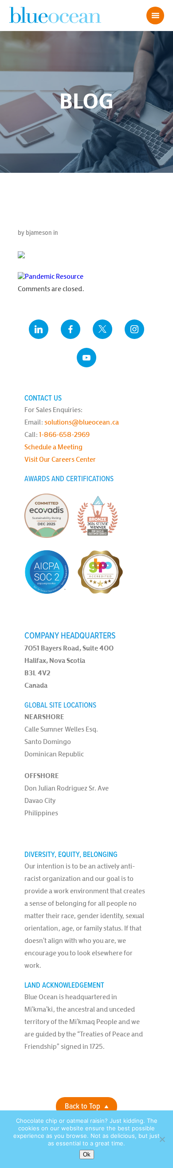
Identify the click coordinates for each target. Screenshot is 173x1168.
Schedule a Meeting (53, 447)
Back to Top (82, 1107)
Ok (86, 1154)
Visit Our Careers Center (60, 459)
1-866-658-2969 (64, 434)
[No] (161, 1139)
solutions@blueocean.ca (81, 422)
